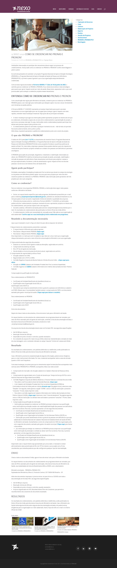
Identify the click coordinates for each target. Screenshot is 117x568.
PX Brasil (74, 563)
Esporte (69, 529)
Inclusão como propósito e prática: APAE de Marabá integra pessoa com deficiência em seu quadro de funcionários (45, 528)
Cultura (65, 529)
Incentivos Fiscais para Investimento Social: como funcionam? (67, 527)
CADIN (28, 267)
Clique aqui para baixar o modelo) (48, 292)
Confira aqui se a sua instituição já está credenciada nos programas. (45, 214)
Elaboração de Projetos (85, 29)
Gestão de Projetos (84, 35)
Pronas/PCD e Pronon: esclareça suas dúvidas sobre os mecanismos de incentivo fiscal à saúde (22, 528)
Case (79, 24)
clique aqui (40, 231)
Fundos (66, 532)
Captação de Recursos (85, 22)
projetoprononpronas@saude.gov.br (34, 197)
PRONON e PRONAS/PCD (33, 60)
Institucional (82, 37)
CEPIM (23, 264)
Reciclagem (81, 42)
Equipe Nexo (48, 60)
